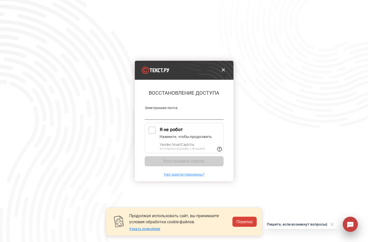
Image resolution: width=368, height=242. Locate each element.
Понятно (244, 222)
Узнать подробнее (144, 229)
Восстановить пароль (184, 161)
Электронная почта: (161, 108)
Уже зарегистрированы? (184, 174)
